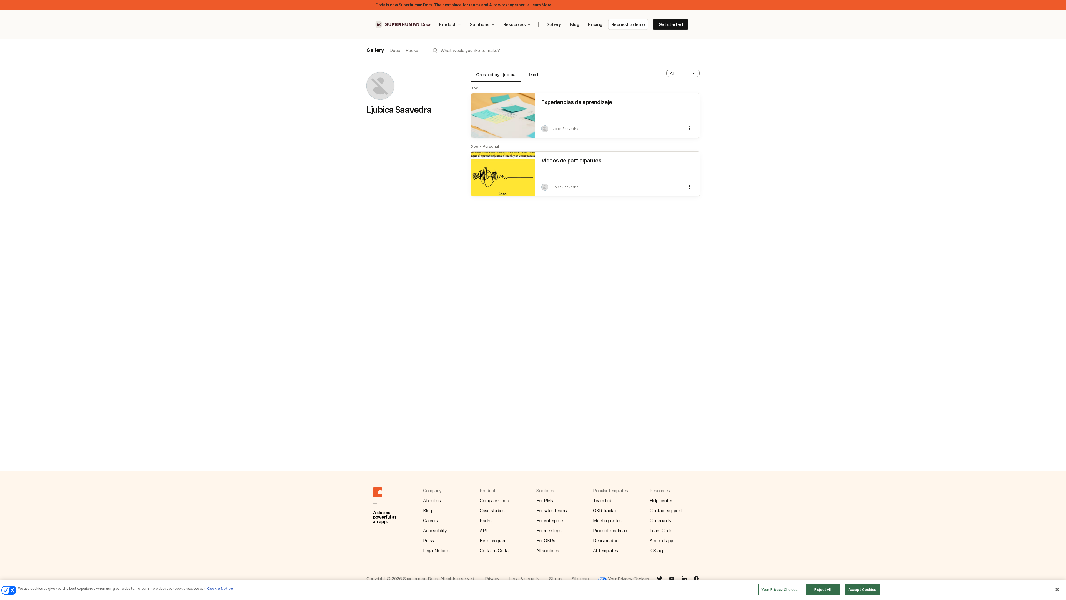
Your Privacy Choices (628, 579)
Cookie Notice (220, 588)
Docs (394, 50)
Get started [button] (670, 24)
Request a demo (628, 24)
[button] (683, 73)
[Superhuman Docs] (403, 24)
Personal (491, 146)
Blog (574, 24)
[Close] (1057, 589)
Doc (474, 88)
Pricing (595, 24)
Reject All (822, 590)
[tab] (496, 77)
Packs (412, 50)
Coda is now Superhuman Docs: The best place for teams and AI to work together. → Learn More (463, 4)
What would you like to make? (470, 50)
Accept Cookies (862, 590)
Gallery (553, 24)
